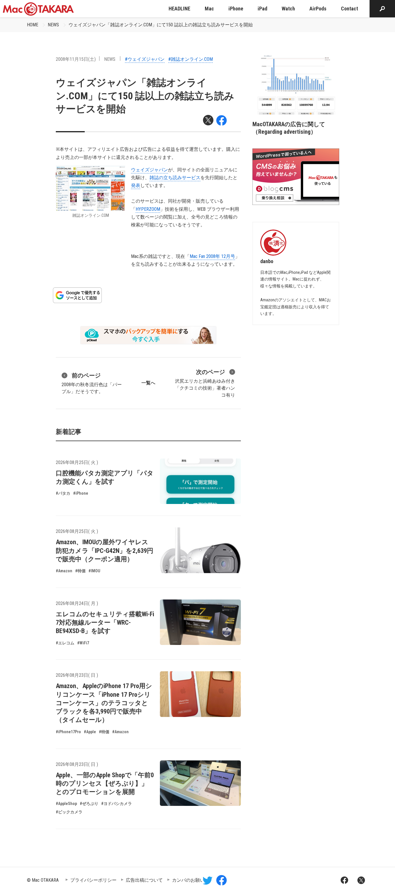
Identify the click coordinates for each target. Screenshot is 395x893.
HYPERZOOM (148, 209)
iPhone (235, 8)
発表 (135, 185)
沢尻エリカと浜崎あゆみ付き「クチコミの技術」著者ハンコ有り (205, 383)
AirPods (317, 8)
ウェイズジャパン (149, 170)
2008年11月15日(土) (76, 59)
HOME (32, 24)
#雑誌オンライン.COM (190, 59)
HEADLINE (179, 8)
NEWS (53, 24)
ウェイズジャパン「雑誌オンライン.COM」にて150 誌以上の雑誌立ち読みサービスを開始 (161, 24)
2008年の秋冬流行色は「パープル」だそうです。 (92, 383)
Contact (349, 8)
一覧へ (148, 383)
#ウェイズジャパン (145, 59)
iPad (262, 8)
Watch (288, 8)
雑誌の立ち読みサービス (174, 177)
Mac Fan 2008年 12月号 (212, 256)
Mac (209, 8)
